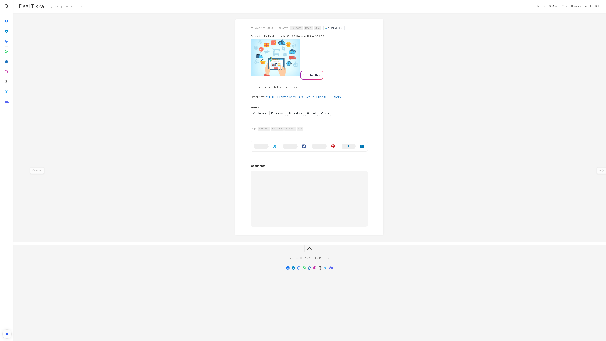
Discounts (277, 128)
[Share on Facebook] (294, 146)
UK (562, 6)
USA (551, 6)
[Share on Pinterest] (324, 146)
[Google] (6, 41)
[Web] (6, 61)
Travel (587, 6)
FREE (597, 6)
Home (539, 6)
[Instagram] (6, 71)
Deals (308, 28)
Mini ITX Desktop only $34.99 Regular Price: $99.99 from (303, 97)
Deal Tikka (31, 6)
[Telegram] (6, 31)
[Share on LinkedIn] (353, 146)
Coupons (576, 6)
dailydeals (264, 128)
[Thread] (6, 81)
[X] (6, 91)
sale (300, 128)
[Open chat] (7, 334)
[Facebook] (6, 21)
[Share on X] (265, 146)
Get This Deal (312, 75)
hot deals (290, 128)
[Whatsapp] (6, 51)
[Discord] (6, 102)
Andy (285, 28)
